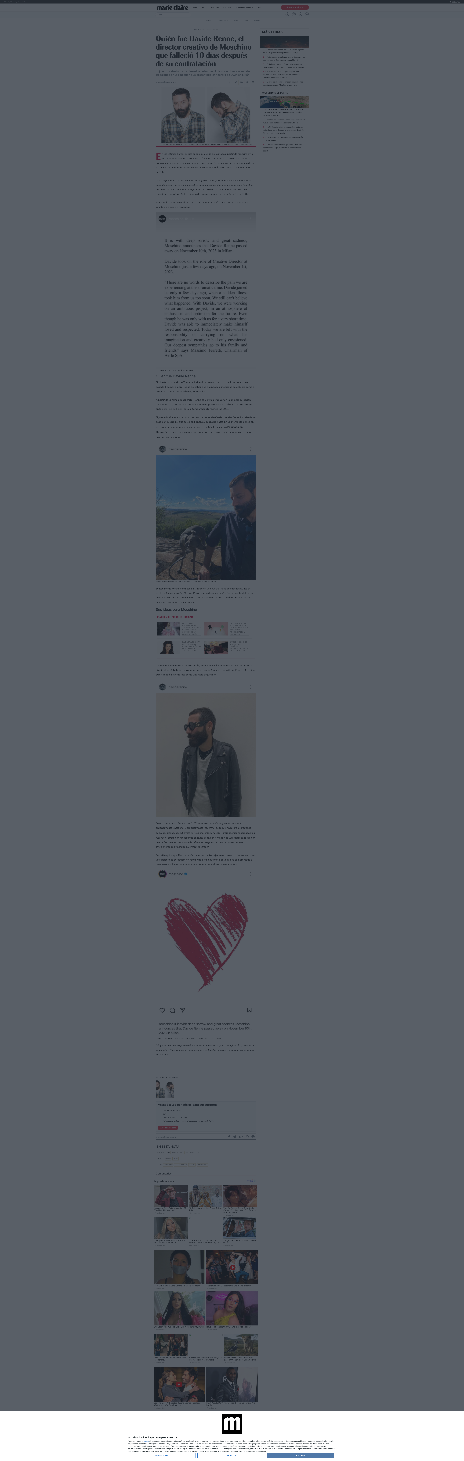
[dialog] (232, 1436)
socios (146, 1441)
